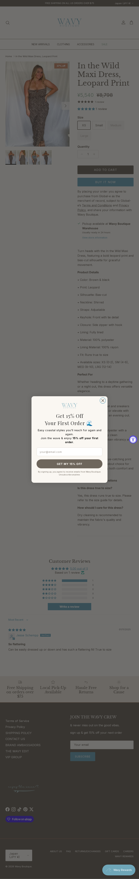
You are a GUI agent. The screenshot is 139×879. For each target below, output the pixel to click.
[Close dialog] (103, 400)
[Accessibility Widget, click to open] (133, 440)
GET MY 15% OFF (69, 464)
